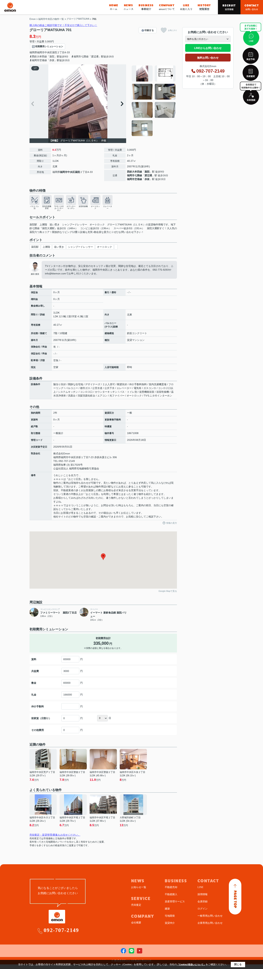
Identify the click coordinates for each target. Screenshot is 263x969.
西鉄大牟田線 (134, 171)
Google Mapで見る (168, 591)
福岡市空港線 (134, 179)
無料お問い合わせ (208, 57)
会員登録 (203, 901)
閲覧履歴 (204, 7)
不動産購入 (171, 894)
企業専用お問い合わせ (210, 923)
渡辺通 (148, 175)
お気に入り (186, 7)
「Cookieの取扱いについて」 (191, 964)
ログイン (203, 908)
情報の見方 (171, 523)
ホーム (113, 7)
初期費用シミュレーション (49, 46)
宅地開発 (170, 915)
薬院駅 (35, 246)
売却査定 (136, 905)
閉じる (238, 964)
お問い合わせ (252, 7)
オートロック (104, 246)
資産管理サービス (175, 901)
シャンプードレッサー (80, 246)
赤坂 (147, 179)
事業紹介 (146, 7)
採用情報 (229, 7)
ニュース (128, 7)
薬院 (54, 52)
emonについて (167, 7)
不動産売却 (171, 887)
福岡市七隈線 (134, 175)
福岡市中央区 (44, 52)
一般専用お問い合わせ (210, 915)
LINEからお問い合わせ (208, 48)
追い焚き (59, 246)
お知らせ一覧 (138, 887)
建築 (167, 908)
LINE (200, 887)
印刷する (149, 30)
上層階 (46, 246)
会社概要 (136, 922)
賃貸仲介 (170, 923)
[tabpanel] (154, 100)
